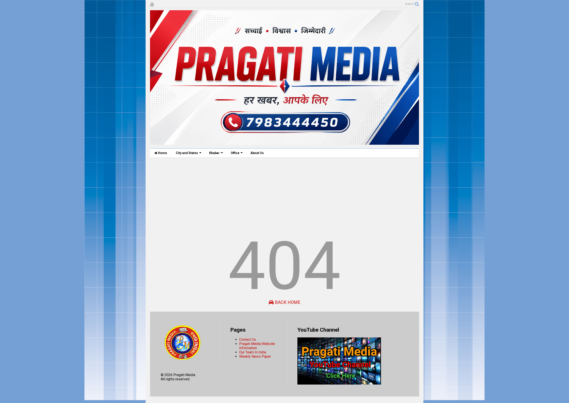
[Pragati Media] (284, 142)
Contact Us (247, 339)
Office (235, 153)
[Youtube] (152, 4)
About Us (257, 153)
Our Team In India (252, 352)
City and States (187, 153)
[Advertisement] (283, 195)
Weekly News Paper (255, 356)
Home (162, 153)
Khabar (214, 153)
